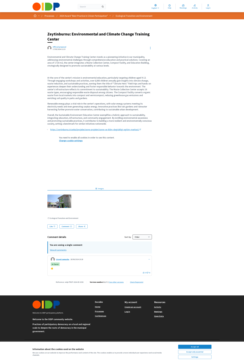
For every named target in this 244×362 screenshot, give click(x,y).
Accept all (195, 347)
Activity (157, 307)
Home (97, 306)
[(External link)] (59, 201)
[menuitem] (109, 306)
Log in (127, 311)
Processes (49, 15)
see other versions (116, 282)
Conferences (100, 316)
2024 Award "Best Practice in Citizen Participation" (84, 15)
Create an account (133, 307)
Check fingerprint (136, 282)
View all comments (58, 250)
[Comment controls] (149, 259)
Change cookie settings (71, 140)
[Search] (103, 6)
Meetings (158, 311)
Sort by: (128, 237)
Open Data (159, 316)
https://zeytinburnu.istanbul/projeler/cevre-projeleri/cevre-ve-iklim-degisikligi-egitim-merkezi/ (95, 129)
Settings (194, 357)
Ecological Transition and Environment (134, 15)
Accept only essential (194, 352)
